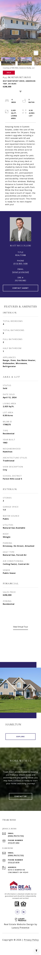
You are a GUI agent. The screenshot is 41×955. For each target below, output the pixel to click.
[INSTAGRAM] (17, 912)
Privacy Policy (31, 939)
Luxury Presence (20, 927)
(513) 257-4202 (13, 843)
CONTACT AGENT (20, 288)
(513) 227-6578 (13, 862)
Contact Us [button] (20, 796)
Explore (20, 736)
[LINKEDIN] (23, 912)
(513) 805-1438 (20, 263)
